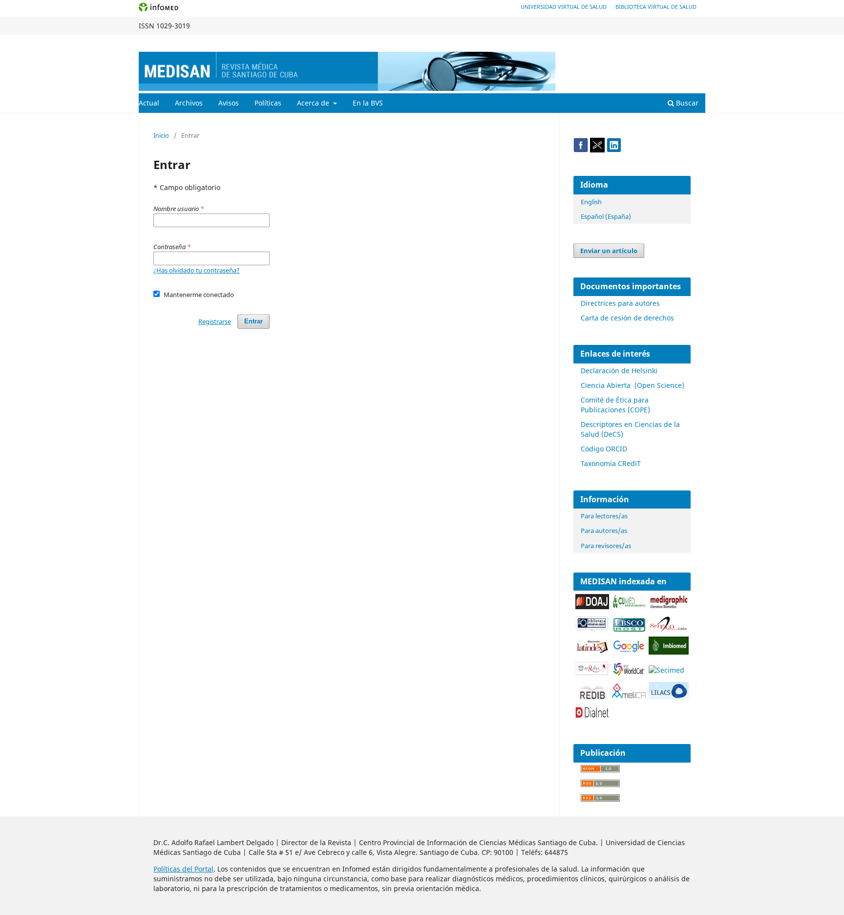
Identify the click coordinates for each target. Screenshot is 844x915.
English (591, 201)
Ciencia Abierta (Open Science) (632, 385)
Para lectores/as (604, 515)
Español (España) (606, 216)
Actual (149, 102)
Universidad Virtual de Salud (564, 6)
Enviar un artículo (608, 250)
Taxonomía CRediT (611, 463)
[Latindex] (592, 651)
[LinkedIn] (614, 149)
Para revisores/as (606, 545)
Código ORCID (604, 448)
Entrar (696, 42)
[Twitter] (597, 149)
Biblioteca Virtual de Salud (655, 6)
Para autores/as (604, 530)
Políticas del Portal (183, 868)
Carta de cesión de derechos (627, 317)
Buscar (686, 102)
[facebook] (580, 149)
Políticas (267, 102)
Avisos (228, 102)
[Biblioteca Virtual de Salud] (592, 628)
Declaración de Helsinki (619, 370)
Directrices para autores (620, 303)
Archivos (189, 102)
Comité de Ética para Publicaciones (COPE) (615, 404)
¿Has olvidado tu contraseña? (196, 270)
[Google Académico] (629, 651)
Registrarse (659, 42)
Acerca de (314, 102)
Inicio (161, 135)
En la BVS (368, 102)
